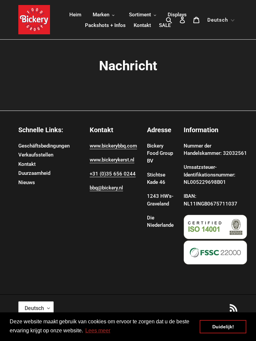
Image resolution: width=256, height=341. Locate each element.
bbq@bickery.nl (106, 188)
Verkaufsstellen (35, 155)
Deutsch (34, 308)
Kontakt (27, 164)
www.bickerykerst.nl (112, 160)
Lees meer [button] (97, 330)
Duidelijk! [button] (223, 326)
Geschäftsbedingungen (44, 146)
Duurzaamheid (34, 173)
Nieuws (26, 182)
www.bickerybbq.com (113, 146)
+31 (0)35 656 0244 (113, 174)
